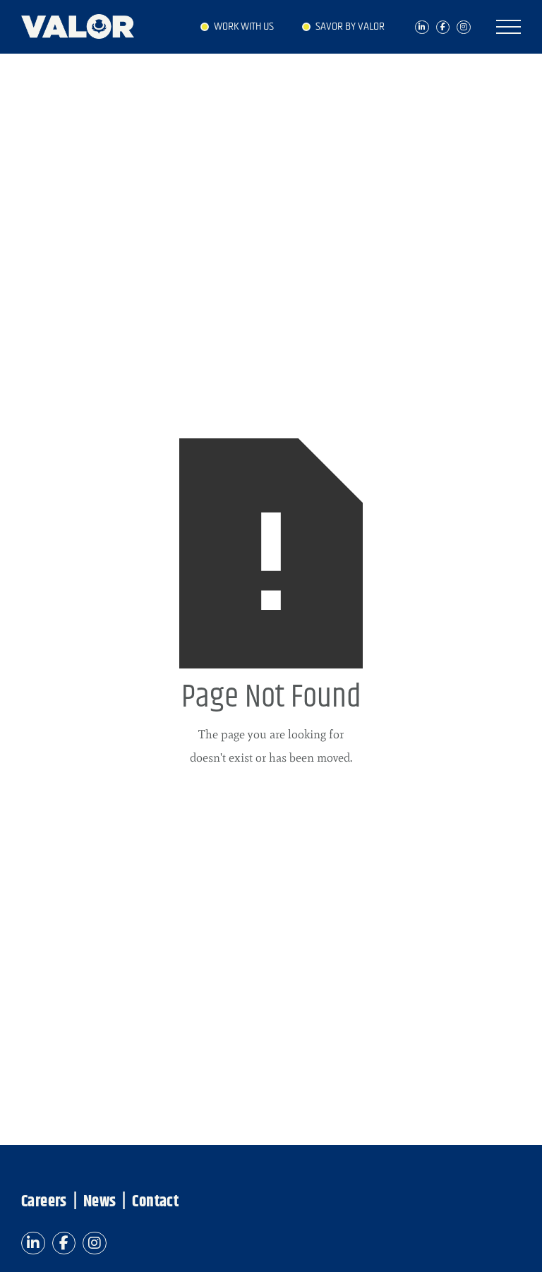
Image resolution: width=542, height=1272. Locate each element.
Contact (155, 1202)
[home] (84, 23)
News (99, 1202)
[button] (508, 27)
